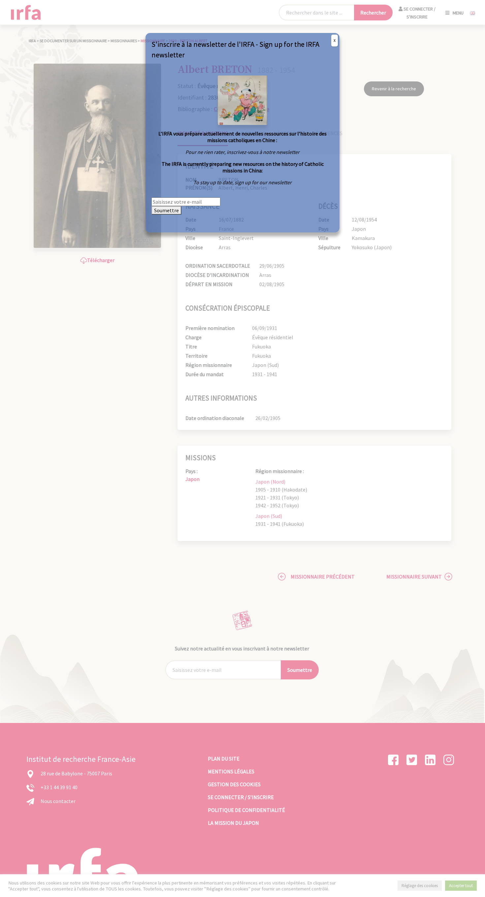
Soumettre (166, 210)
